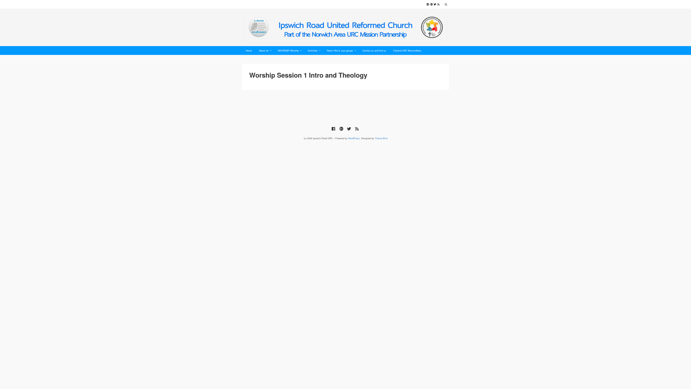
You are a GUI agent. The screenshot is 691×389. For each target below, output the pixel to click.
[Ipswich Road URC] (345, 27)
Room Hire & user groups (340, 50)
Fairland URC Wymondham (407, 50)
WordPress (354, 138)
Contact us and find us (374, 50)
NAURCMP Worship (288, 50)
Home (249, 50)
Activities (313, 50)
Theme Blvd (381, 138)
